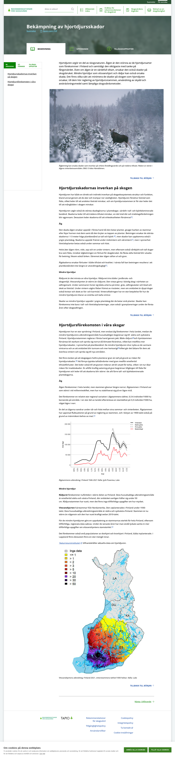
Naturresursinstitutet (69, 543)
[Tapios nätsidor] (67, 718)
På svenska (162, 2)
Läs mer (42, 754)
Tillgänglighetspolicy (96, 725)
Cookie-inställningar (123, 732)
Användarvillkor (98, 730)
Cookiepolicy (127, 718)
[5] (77, 361)
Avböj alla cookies (135, 750)
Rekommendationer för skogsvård (96, 719)
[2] (115, 236)
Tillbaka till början (141, 178)
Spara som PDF (50, 31)
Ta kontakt (127, 727)
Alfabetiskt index (89, 10)
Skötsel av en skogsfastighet (159, 10)
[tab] (46, 48)
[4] (119, 348)
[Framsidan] (20, 10)
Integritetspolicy (125, 722)
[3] (133, 338)
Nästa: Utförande (143, 701)
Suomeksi (151, 2)
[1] (131, 217)
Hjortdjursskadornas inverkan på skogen (22, 75)
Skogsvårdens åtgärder (137, 10)
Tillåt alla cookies (160, 750)
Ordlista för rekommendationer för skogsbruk (113, 10)
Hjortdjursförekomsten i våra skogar (22, 83)
